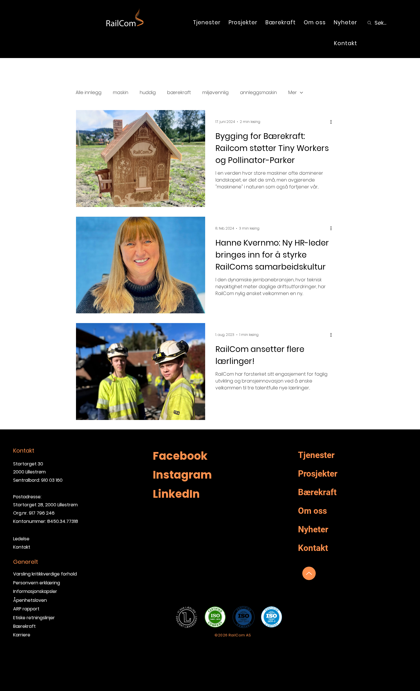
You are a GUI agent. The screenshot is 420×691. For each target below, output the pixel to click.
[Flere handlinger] (332, 121)
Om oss (312, 511)
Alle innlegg (88, 92)
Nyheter (313, 529)
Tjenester (316, 455)
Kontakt (313, 548)
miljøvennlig (215, 92)
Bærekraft (24, 626)
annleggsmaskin (258, 92)
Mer (292, 92)
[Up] (309, 573)
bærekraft (179, 92)
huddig (148, 92)
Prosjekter (317, 474)
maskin (120, 92)
